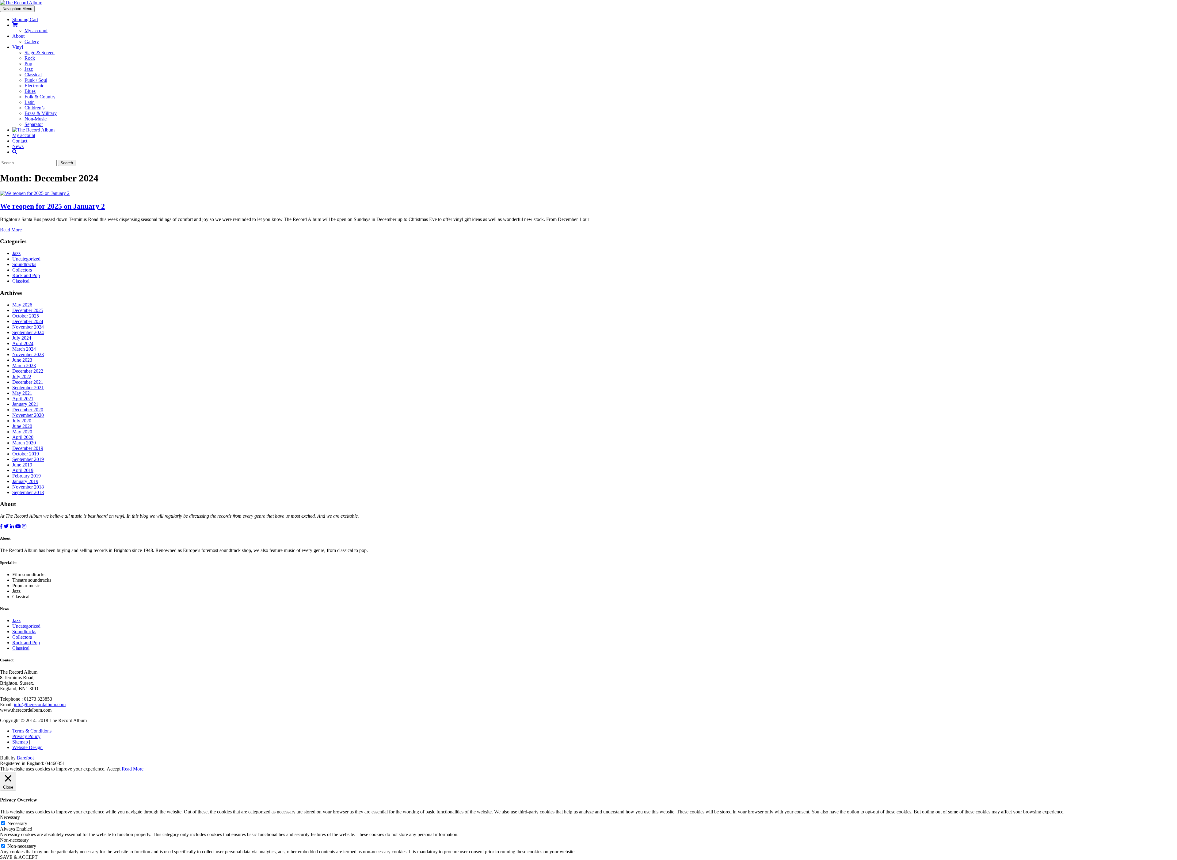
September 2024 (28, 332)
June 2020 (22, 426)
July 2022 (21, 376)
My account (36, 30)
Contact (19, 140)
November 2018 (28, 486)
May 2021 (22, 393)
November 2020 (28, 415)
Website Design (27, 747)
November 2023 (28, 354)
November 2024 (28, 326)
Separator (34, 124)
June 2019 (22, 464)
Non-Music (36, 118)
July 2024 (21, 338)
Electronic (34, 85)
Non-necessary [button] (14, 840)
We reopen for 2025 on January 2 (52, 206)
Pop (28, 63)
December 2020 (27, 409)
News (18, 146)
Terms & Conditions (31, 730)
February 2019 (26, 475)
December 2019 (27, 448)
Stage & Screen (40, 52)
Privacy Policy (26, 736)
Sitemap (20, 741)
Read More (11, 229)
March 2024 (24, 349)
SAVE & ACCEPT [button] (19, 857)
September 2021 (28, 387)
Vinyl (17, 47)
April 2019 (22, 470)
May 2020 (22, 431)
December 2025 (27, 310)
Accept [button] (113, 768)
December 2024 (27, 321)
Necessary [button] (10, 817)
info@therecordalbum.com (40, 704)
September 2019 (28, 459)
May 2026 (22, 304)
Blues (30, 91)
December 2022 (27, 371)
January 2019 (25, 481)
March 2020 (24, 442)
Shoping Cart (25, 19)
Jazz (29, 69)
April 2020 (22, 437)
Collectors (22, 269)
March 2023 (24, 365)
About (18, 36)
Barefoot (25, 757)
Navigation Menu (17, 8)
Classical (33, 74)
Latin (30, 102)
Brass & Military (41, 113)
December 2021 (27, 382)
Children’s (34, 107)
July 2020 (21, 420)
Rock (30, 58)
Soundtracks (24, 264)
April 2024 (22, 343)
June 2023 (22, 360)
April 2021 (22, 398)
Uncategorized (26, 258)
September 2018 (28, 492)
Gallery (32, 41)
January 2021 (25, 404)
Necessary (17, 823)
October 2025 (25, 315)
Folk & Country (40, 96)
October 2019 (25, 453)
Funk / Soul (36, 80)
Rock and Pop (26, 275)
